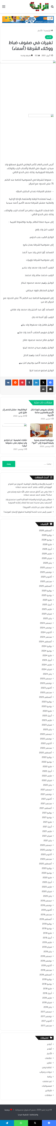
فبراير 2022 (47, 780)
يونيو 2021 (47, 817)
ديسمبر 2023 (46, 679)
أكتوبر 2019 (46, 910)
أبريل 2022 (47, 771)
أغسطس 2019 (46, 919)
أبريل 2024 (47, 660)
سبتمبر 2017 (46, 1026)
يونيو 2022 (47, 762)
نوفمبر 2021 (46, 794)
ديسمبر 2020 (46, 845)
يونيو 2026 (47, 540)
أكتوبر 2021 (46, 799)
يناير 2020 (47, 896)
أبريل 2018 (47, 993)
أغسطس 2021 (46, 808)
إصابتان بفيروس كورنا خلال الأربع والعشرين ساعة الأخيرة (42, 412)
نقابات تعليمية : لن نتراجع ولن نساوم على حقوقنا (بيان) (15, 443)
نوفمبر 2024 (46, 628)
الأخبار (40, 31)
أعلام (49, 1044)
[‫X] (43, 383)
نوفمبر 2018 (46, 961)
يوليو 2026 (47, 535)
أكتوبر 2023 (46, 688)
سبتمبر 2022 (46, 748)
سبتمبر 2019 (46, 915)
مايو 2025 (47, 600)
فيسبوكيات (47, 1086)
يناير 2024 (47, 674)
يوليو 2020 (47, 868)
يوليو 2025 (47, 591)
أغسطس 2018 (46, 975)
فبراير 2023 (47, 725)
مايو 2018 (47, 989)
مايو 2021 (47, 822)
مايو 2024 (47, 655)
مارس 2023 (47, 720)
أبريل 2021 (47, 827)
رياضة (49, 1077)
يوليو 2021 (47, 813)
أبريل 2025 (47, 605)
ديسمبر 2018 (46, 956)
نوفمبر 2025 (46, 572)
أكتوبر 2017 (47, 1021)
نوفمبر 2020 (46, 850)
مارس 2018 (47, 998)
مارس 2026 (47, 554)
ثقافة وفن (47, 1067)
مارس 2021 (47, 831)
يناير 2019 (48, 952)
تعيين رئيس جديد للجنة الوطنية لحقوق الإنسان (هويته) (28, 512)
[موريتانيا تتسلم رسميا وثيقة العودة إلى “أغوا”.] (41, 430)
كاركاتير (48, 1091)
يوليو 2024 (47, 646)
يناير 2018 (48, 1007)
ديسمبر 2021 (46, 790)
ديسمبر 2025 (46, 568)
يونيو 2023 (47, 706)
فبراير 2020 (47, 891)
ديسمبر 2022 (46, 734)
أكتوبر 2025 (46, 577)
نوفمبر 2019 (46, 905)
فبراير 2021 (47, 836)
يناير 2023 (47, 730)
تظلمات (48, 1058)
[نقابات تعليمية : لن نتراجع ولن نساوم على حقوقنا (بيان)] (14, 430)
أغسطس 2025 (45, 586)
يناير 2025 (47, 618)
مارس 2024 (47, 665)
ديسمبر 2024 (46, 623)
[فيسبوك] (50, 383)
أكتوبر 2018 (46, 966)
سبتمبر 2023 (46, 693)
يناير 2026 (47, 563)
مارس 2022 (47, 776)
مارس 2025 (47, 609)
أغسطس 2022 (45, 753)
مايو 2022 (47, 767)
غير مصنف (47, 1081)
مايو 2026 (47, 544)
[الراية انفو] (39, 6)
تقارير (49, 1063)
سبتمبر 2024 (46, 637)
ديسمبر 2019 (46, 901)
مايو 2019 (47, 933)
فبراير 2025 (47, 614)
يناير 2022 (47, 785)
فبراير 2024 (47, 669)
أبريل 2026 (47, 549)
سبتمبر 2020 (46, 859)
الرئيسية (47, 31)
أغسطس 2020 (45, 864)
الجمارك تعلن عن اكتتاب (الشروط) (37, 507)
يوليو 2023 (47, 702)
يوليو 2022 (47, 757)
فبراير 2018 (47, 1003)
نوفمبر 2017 (46, 1016)
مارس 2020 (47, 887)
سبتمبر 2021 (46, 804)
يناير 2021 (48, 841)
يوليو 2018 (47, 979)
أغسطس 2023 (45, 697)
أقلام (49, 1049)
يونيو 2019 (47, 928)
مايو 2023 (47, 711)
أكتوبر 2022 (46, 743)
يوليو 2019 (47, 924)
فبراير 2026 (47, 558)
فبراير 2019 (47, 947)
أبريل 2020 (47, 882)
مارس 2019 (47, 942)
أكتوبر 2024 (46, 632)
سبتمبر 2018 (46, 970)
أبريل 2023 (47, 716)
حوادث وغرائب (45, 1072)
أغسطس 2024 (45, 642)
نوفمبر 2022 (46, 739)
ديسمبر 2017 (46, 1012)
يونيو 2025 (47, 595)
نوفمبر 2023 (46, 683)
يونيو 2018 (47, 984)
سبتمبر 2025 (46, 581)
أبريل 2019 (47, 938)
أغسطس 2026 (45, 531)
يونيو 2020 (47, 873)
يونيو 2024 (47, 651)
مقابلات (48, 1095)
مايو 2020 (47, 878)
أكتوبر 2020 (46, 854)
